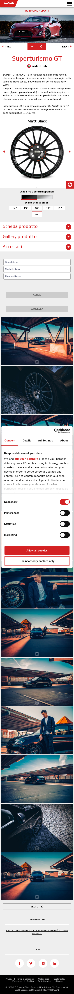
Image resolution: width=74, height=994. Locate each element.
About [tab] (64, 440)
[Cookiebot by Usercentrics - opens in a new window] (54, 430)
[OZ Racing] (18, 3)
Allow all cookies (37, 550)
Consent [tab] (9, 440)
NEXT (65, 46)
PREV (8, 46)
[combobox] (37, 262)
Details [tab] (26, 440)
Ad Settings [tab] (45, 440)
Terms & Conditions (25, 979)
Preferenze (17, 981)
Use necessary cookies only (37, 560)
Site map (59, 981)
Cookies (30, 981)
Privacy (9, 979)
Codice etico (43, 979)
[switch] (65, 513)
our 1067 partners (26, 458)
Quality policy (59, 979)
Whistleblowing (44, 981)
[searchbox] (37, 262)
